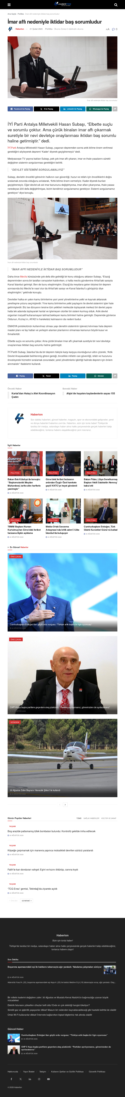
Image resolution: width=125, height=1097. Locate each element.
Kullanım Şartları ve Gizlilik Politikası (67, 1071)
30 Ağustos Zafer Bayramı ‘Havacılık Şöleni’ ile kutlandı (35, 790)
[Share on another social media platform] (114, 108)
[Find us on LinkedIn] (30, 1079)
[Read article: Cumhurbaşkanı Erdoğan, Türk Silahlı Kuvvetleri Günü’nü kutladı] (101, 511)
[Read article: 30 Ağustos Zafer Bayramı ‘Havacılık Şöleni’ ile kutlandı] (62, 758)
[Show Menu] (9, 4)
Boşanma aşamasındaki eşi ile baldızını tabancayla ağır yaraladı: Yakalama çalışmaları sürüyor (55, 966)
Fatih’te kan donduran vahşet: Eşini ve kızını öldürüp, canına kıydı (43, 869)
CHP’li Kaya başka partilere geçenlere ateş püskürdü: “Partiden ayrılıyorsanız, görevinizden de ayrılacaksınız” (60, 707)
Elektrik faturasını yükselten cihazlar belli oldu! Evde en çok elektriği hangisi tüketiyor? (49, 1005)
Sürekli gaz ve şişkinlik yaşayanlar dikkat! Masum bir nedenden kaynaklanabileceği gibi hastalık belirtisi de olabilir (62, 1009)
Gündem (15, 722)
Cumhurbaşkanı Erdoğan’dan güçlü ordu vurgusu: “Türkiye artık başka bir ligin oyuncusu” (51, 624)
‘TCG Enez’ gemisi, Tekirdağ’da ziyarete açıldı (32, 888)
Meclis (23, 276)
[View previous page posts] (59, 804)
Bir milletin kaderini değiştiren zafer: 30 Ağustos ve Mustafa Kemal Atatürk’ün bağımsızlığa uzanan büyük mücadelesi (58, 999)
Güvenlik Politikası (97, 1071)
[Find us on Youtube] (48, 1079)
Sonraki (26, 900)
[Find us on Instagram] (39, 1079)
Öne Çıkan (16, 556)
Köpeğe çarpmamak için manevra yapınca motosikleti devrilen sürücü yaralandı (50, 850)
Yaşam (12, 826)
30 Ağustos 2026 (16, 493)
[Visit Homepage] (62, 5)
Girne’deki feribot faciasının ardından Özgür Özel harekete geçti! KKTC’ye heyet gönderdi (61, 482)
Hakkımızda (13, 1071)
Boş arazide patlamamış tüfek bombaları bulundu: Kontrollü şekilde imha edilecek (51, 831)
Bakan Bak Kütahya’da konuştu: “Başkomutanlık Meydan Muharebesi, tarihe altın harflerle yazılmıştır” (24, 484)
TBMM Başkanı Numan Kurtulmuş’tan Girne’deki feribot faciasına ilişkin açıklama (24, 530)
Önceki (14, 900)
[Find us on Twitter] (20, 1079)
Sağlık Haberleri (91, 818)
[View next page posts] (65, 804)
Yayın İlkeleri (28, 1071)
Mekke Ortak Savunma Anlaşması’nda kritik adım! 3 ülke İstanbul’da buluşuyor (62, 530)
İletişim (43, 1071)
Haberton (20, 28)
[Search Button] (115, 4)
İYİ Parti (12, 147)
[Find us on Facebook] (11, 1079)
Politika (21, 13)
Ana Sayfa (12, 13)
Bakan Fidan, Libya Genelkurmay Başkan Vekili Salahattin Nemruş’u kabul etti (101, 482)
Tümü (79, 818)
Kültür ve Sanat (108, 818)
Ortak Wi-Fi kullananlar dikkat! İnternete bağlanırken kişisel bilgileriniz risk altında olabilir (50, 1014)
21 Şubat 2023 (36, 28)
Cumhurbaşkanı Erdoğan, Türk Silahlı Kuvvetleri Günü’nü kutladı (101, 528)
